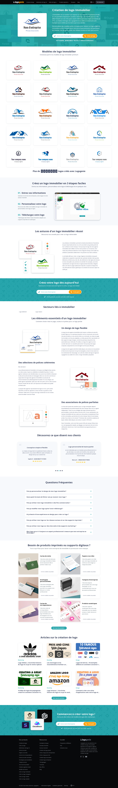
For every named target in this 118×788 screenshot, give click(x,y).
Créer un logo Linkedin (24, 779)
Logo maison (38, 312)
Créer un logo (22, 745)
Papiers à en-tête (23, 752)
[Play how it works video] (77, 206)
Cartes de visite (22, 750)
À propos (73, 2)
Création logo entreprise (45, 760)
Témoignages (43, 762)
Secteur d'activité (44, 748)
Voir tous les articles (58, 698)
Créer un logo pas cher (45, 755)
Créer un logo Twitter (24, 776)
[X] (83, 756)
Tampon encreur (23, 762)
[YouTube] (86, 756)
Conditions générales (57, 785)
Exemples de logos (44, 743)
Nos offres (42, 767)
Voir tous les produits (24, 764)
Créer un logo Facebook (24, 771)
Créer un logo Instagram (25, 774)
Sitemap (66, 785)
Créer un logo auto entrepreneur (47, 752)
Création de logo (30, 2)
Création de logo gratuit (45, 750)
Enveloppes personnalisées (25, 760)
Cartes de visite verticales (25, 757)
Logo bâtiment (23, 312)
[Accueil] (18, 2)
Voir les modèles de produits (47, 571)
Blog (79, 2)
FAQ (61, 745)
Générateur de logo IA (41, 2)
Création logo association (45, 757)
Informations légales (46, 785)
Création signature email (24, 767)
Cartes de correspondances (25, 755)
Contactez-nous (63, 748)
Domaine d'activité (44, 745)
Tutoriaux (42, 764)
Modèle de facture (23, 769)
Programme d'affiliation (65, 743)
